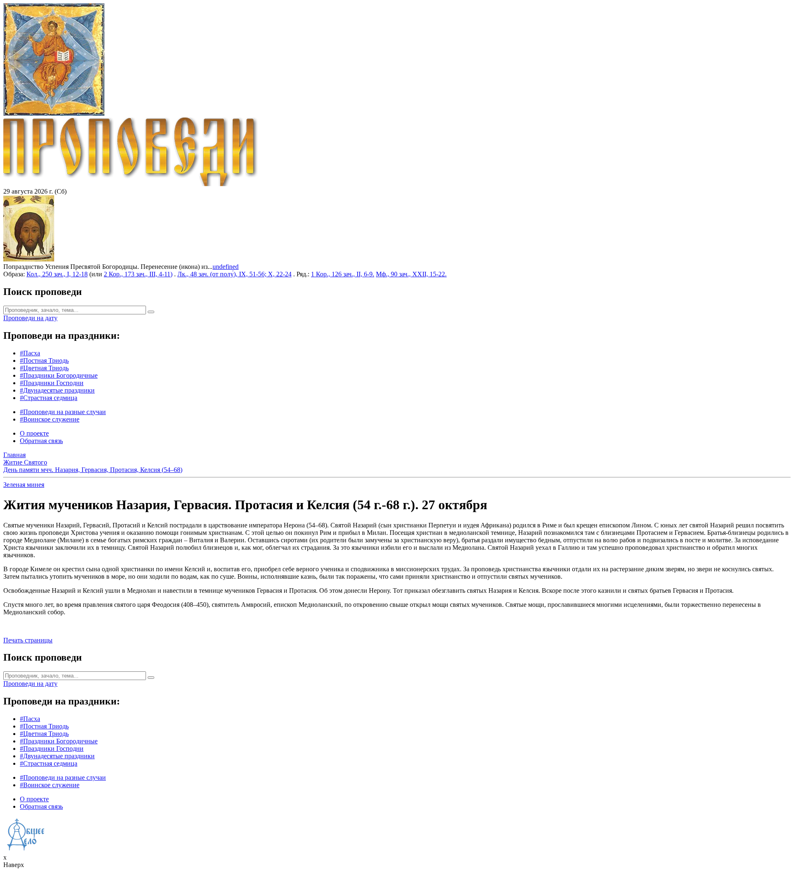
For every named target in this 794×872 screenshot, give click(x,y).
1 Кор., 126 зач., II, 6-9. (342, 274)
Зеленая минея (23, 484)
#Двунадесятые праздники (57, 390)
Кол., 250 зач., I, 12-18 (57, 274)
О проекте (34, 433)
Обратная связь (41, 440)
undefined (226, 266)
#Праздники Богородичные (59, 375)
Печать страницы (28, 640)
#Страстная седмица (48, 397)
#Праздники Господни (52, 382)
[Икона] (28, 259)
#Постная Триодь (44, 360)
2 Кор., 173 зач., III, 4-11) (138, 274)
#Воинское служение (49, 419)
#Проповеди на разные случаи (63, 411)
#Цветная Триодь (44, 367)
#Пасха (30, 353)
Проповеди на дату (30, 317)
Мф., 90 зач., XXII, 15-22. (411, 274)
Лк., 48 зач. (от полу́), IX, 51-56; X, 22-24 (234, 274)
